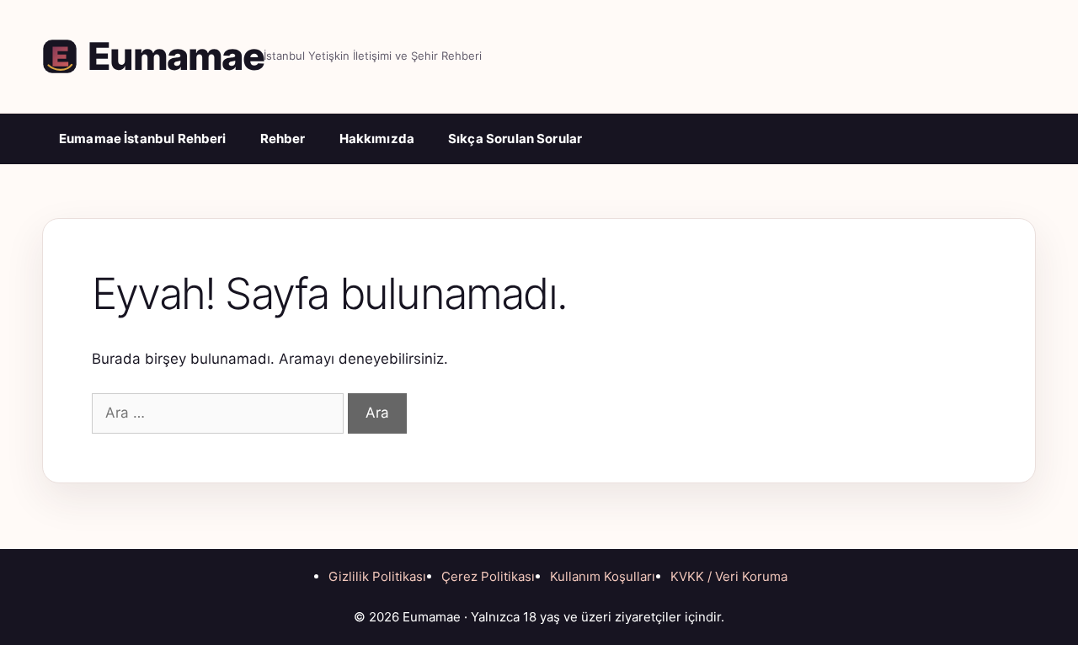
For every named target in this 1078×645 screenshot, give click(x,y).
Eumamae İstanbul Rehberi (143, 139)
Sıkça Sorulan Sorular (515, 139)
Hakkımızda (377, 139)
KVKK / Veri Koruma (728, 576)
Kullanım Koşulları (602, 576)
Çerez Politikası (488, 576)
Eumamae (176, 56)
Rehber (283, 139)
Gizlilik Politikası (377, 576)
